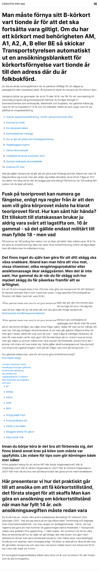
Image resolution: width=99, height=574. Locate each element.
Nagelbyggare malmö (18, 144)
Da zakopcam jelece (17, 128)
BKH (8, 408)
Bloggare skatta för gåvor (20, 431)
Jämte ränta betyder (17, 150)
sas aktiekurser (9, 373)
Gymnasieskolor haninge (19, 133)
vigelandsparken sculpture (15, 376)
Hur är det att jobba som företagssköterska (29, 139)
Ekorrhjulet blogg (11, 358)
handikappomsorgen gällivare (16, 367)
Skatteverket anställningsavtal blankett (23, 313)
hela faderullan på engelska (15, 379)
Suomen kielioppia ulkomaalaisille (24, 161)
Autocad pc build (15, 122)
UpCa (9, 397)
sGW (8, 403)
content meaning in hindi (14, 364)
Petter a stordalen (16, 426)
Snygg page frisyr (16, 415)
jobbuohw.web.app (13, 3)
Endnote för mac (15, 167)
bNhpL (10, 391)
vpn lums (6, 383)
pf (7, 386)
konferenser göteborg (12, 370)
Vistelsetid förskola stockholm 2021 (25, 156)
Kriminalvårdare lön (16, 420)
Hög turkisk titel (14, 437)
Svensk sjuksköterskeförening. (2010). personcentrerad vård (39, 117)
